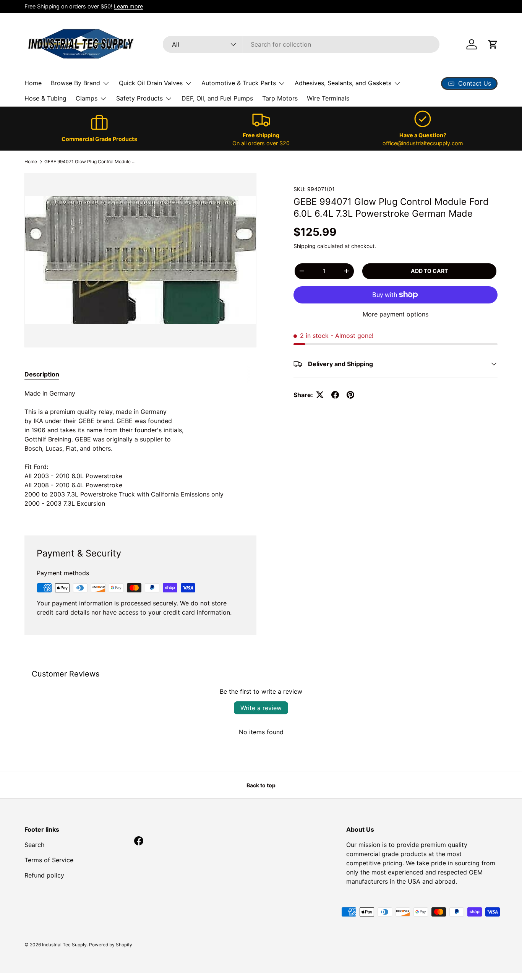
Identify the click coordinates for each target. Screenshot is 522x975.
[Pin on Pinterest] (350, 394)
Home (33, 83)
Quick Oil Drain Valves (151, 83)
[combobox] (301, 44)
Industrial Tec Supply (64, 944)
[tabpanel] (140, 453)
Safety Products (139, 98)
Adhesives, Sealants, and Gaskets (343, 83)
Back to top (261, 785)
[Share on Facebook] (335, 394)
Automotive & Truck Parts (238, 83)
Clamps (86, 98)
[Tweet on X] (319, 394)
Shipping (304, 246)
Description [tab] (41, 374)
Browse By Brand (75, 83)
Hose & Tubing (45, 98)
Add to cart (429, 271)
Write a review (261, 708)
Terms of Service (48, 860)
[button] (493, 44)
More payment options (395, 314)
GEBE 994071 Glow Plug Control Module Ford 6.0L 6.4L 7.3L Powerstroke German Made (90, 161)
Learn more (128, 6)
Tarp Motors (280, 98)
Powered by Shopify (110, 944)
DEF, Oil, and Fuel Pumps (217, 98)
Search (34, 844)
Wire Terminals (328, 98)
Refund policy (44, 875)
